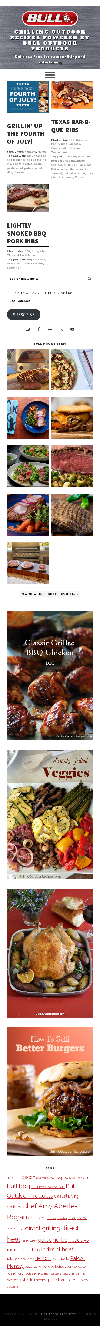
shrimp (80, 1273)
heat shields (15, 263)
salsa (55, 1273)
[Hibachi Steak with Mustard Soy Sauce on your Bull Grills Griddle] (72, 389)
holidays (78, 1240)
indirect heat (57, 1249)
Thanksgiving (45, 1280)
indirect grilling (23, 1250)
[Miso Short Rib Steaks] (28, 437)
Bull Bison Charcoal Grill (48, 1187)
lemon (43, 1258)
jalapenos (16, 1258)
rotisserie (32, 1273)
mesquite (67, 169)
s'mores (18, 172)
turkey (82, 1280)
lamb (30, 1259)
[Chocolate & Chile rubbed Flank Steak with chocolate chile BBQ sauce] (72, 534)
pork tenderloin (77, 1266)
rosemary (15, 1273)
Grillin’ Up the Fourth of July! (25, 134)
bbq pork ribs (16, 159)
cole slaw (62, 1218)
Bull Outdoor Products (55, 1314)
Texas (79, 177)
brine (87, 1178)
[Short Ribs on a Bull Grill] (28, 534)
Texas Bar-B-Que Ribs (71, 126)
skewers (14, 1280)
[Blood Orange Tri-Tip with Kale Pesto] (28, 486)
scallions (67, 1273)
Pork (35, 251)
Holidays (30, 151)
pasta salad (15, 168)
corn (21, 1229)
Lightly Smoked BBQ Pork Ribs (26, 233)
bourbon (77, 1177)
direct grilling (42, 1228)
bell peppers (60, 1177)
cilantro (51, 1218)
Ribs (64, 144)
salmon (45, 1273)
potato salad (33, 168)
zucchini (12, 1286)
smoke (68, 177)
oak (66, 173)
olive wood (77, 173)
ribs (9, 172)
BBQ (71, 140)
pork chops (58, 1266)
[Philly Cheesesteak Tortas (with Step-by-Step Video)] (72, 437)
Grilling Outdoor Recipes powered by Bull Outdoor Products (50, 40)
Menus (41, 151)
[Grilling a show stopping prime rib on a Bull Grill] (72, 486)
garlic (45, 1239)
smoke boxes (34, 263)
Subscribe (24, 314)
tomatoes (67, 1279)
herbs (60, 1239)
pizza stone (33, 1266)
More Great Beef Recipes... (50, 594)
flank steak (29, 1240)
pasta (38, 164)
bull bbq (18, 1185)
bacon (28, 1177)
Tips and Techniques (21, 255)
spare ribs (14, 267)
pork (46, 1266)
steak (27, 1279)
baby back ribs (36, 155)
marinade (60, 1258)
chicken (37, 1217)
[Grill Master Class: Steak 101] (28, 583)
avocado (14, 1177)
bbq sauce (34, 159)
